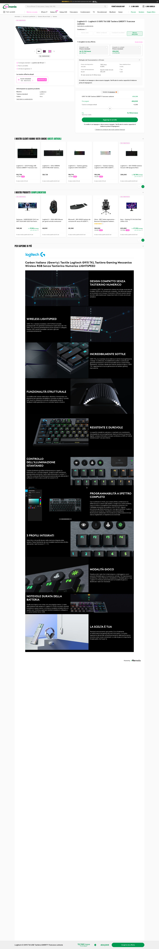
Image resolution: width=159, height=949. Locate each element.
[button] (44, 51)
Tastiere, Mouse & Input (44, 16)
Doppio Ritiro (151, 12)
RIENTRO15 (41, 79)
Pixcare (133, 12)
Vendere (141, 12)
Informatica (17, 16)
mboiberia (112, 92)
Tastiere (55, 16)
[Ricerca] (105, 6)
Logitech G (43, 91)
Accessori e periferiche (29, 16)
